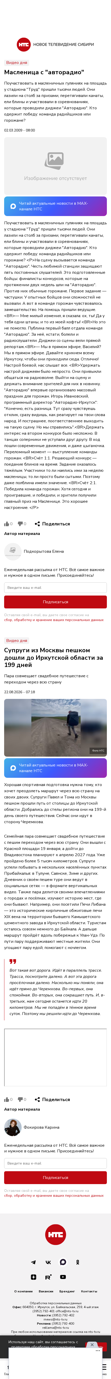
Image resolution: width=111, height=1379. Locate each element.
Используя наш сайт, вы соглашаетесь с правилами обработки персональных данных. (43, 1347)
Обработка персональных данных (56, 1303)
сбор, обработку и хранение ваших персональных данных (54, 619)
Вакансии (46, 1291)
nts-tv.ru (94, 1332)
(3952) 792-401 (44, 1311)
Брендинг (67, 1291)
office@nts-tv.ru (67, 1311)
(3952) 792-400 (63, 1324)
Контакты (89, 1291)
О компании (23, 1291)
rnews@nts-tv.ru (55, 1319)
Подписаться (55, 602)
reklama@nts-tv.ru (55, 1328)
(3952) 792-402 (63, 1315)
